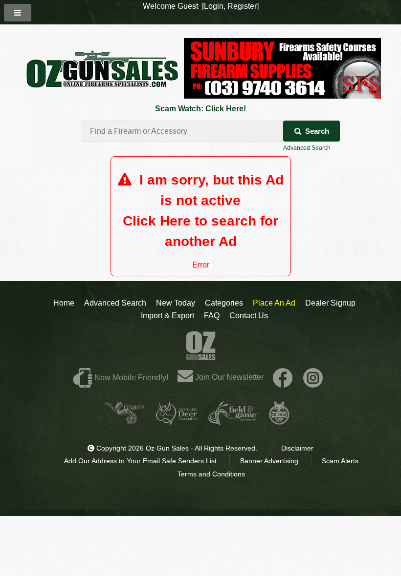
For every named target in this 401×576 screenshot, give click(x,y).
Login (213, 6)
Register (242, 6)
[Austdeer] (177, 421)
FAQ (212, 315)
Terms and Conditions (211, 474)
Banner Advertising (269, 461)
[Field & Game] (233, 421)
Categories (224, 303)
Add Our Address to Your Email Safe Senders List (140, 461)
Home (63, 303)
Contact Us (248, 315)
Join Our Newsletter (228, 377)
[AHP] (279, 421)
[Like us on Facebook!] (282, 377)
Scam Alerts (340, 461)
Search (317, 131)
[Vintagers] (124, 421)
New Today (175, 303)
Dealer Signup (330, 303)
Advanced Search (307, 147)
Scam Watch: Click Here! (200, 108)
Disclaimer (297, 448)
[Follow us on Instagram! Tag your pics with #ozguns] (313, 377)
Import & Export (167, 315)
